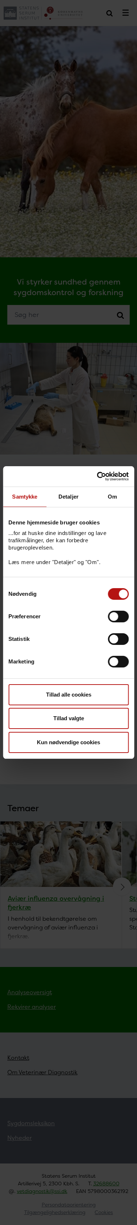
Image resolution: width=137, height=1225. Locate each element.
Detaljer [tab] (68, 496)
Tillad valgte (68, 718)
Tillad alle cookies (68, 694)
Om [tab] (112, 496)
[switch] (118, 616)
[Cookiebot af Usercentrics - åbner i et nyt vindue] (97, 476)
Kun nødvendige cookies (68, 742)
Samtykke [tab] (24, 496)
